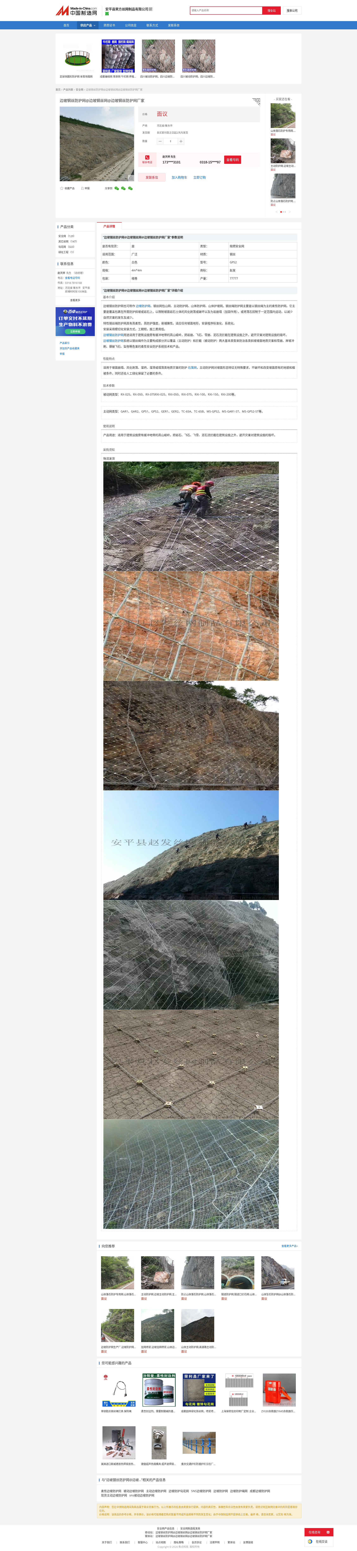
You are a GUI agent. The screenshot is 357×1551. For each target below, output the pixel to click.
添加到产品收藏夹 (70, 348)
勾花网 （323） (67, 247)
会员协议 (197, 1542)
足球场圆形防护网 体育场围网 (76, 76)
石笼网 (192, 367)
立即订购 (199, 177)
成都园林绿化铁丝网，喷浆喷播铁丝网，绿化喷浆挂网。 (212, 1411)
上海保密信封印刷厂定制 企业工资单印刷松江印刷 (248, 1411)
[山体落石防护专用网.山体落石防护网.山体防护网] (283, 115)
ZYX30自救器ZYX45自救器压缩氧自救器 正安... (287, 1411)
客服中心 (143, 1542)
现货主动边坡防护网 (114, 1495)
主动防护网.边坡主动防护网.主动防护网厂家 (295, 166)
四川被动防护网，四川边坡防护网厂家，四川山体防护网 (171, 76)
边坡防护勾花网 (179, 1491)
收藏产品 (69, 188)
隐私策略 (179, 1542)
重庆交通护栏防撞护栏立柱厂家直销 (201, 1464)
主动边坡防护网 (156, 1491)
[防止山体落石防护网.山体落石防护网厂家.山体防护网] (283, 186)
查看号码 (232, 160)
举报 (87, 188)
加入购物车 (179, 177)
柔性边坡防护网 (111, 1491)
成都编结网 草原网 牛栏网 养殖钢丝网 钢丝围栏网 (127, 76)
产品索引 (65, 343)
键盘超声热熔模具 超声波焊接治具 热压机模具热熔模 (170, 1464)
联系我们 (125, 1542)
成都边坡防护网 (260, 1491)
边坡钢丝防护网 (113, 335)
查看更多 (75, 300)
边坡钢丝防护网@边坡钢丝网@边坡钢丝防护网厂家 (184, 1532)
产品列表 (68, 89)
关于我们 (107, 1542)
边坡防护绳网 (239, 1491)
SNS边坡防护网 (201, 1491)
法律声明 (215, 1542)
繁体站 (231, 1542)
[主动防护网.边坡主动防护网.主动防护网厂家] (283, 150)
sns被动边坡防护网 (141, 1495)
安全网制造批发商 (190, 1528)
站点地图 (161, 1542)
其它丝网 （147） (68, 241)
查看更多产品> (290, 1246)
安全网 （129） (67, 236)
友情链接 (248, 1542)
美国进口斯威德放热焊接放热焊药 (119, 1464)
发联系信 (152, 177)
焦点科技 (183, 1547)
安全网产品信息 (165, 1528)
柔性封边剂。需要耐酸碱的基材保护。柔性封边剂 (168, 1411)
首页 (58, 89)
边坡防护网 (143, 306)
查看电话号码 (72, 278)
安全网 (79, 89)
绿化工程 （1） (66, 252)
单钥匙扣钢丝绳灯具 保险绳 (116, 1411)
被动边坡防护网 (134, 1491)
